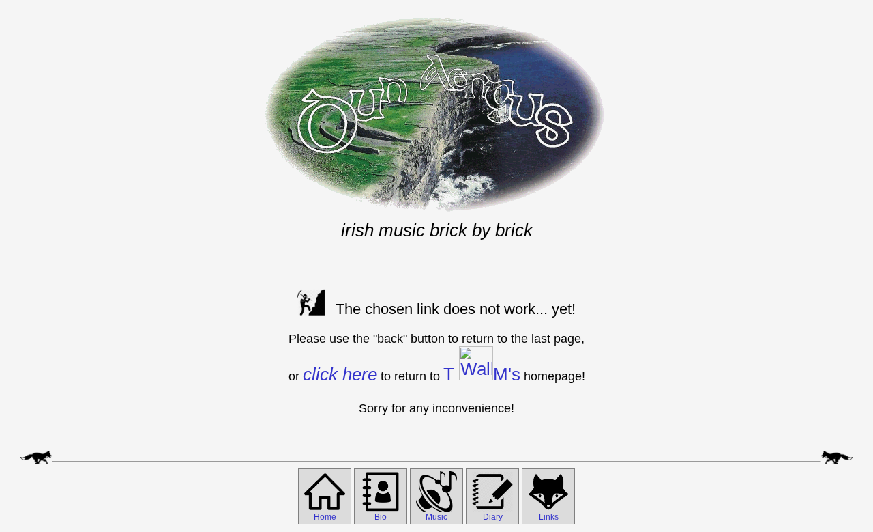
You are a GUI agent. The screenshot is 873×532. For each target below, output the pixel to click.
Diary (493, 517)
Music (436, 517)
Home (325, 517)
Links (549, 517)
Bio (380, 517)
